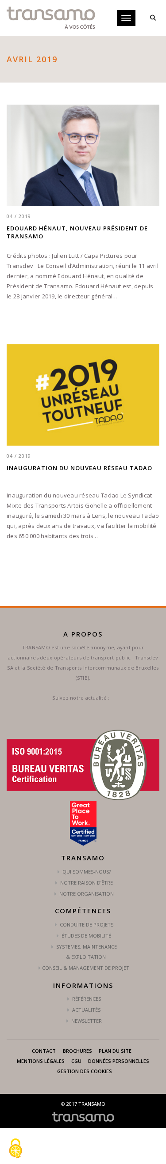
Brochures (77, 1050)
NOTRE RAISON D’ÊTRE (86, 882)
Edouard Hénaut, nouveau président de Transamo (77, 232)
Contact (44, 1050)
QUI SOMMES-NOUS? (86, 871)
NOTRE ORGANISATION (86, 893)
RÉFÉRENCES (86, 998)
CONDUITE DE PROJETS (85, 924)
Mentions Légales (41, 1061)
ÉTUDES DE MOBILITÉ (85, 935)
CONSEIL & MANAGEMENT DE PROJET (85, 967)
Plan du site (115, 1050)
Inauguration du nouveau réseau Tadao (79, 468)
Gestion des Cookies (84, 1071)
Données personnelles (118, 1061)
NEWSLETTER (86, 1020)
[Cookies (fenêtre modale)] (15, 1149)
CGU (76, 1061)
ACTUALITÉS (85, 1009)
